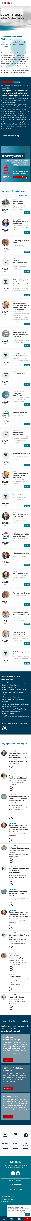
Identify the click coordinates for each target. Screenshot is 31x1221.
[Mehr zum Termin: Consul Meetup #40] (11, 989)
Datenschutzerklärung (7, 1196)
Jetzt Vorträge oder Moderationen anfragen (15, 723)
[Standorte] (4, 1218)
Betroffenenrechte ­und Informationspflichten (8, 1200)
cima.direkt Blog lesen (15, 1189)
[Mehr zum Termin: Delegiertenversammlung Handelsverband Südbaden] (11, 788)
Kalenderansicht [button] (24, 195)
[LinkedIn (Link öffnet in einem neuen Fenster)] (19, 1218)
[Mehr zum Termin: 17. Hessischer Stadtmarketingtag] (11, 968)
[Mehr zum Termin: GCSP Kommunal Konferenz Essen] (11, 948)
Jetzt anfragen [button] (8, 1060)
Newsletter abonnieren (15, 1180)
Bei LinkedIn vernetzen (15, 1185)
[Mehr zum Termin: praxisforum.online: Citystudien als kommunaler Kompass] (11, 904)
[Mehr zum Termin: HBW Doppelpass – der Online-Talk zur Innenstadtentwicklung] (11, 768)
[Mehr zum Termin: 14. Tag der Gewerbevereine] (11, 860)
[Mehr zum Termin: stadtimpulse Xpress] (11, 1008)
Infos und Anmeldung (11, 135)
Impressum (4, 1194)
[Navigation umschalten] (27, 3)
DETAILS (26, 213)
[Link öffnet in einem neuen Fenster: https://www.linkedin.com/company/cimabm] (13, 1173)
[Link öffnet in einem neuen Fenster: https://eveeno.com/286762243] (15, 164)
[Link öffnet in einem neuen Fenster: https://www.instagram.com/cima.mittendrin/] (18, 1173)
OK (27, 1214)
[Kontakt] (12, 1218)
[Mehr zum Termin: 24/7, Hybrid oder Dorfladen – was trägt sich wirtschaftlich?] (11, 883)
